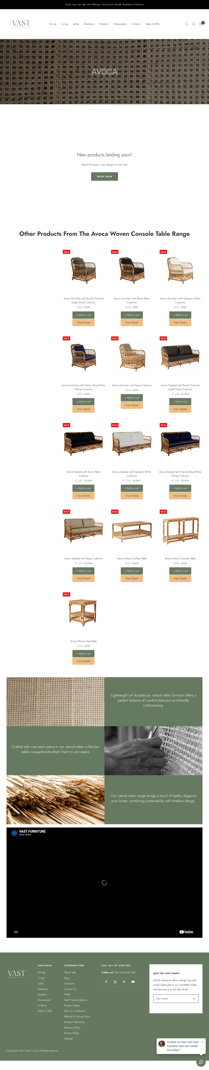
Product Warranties (74, 1022)
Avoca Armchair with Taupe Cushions (132, 385)
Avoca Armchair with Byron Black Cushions (132, 300)
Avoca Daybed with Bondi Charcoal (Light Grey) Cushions (180, 387)
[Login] (193, 24)
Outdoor (42, 994)
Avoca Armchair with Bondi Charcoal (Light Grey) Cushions (83, 300)
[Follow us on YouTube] (133, 981)
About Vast (70, 972)
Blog (66, 978)
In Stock (136, 24)
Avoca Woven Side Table (83, 641)
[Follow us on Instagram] (115, 981)
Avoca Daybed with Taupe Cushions (83, 558)
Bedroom (43, 989)
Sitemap (68, 1038)
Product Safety (72, 1005)
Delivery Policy (72, 1027)
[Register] (194, 998)
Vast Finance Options (75, 1000)
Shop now (104, 176)
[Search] (186, 24)
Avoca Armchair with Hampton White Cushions (180, 300)
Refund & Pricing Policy (77, 1016)
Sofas (41, 983)
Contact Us (70, 989)
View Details (83, 322)
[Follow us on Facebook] (106, 981)
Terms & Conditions (74, 1011)
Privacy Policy (71, 1033)
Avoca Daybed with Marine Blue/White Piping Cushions (180, 474)
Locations (69, 983)
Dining (41, 972)
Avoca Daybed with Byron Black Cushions (83, 474)
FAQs (67, 994)
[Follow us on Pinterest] (124, 981)
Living (41, 978)
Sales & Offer (152, 24)
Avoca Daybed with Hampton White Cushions (131, 474)
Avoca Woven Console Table (180, 558)
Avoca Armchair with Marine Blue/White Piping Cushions (83, 387)
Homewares (44, 1000)
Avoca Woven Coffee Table (131, 558)
